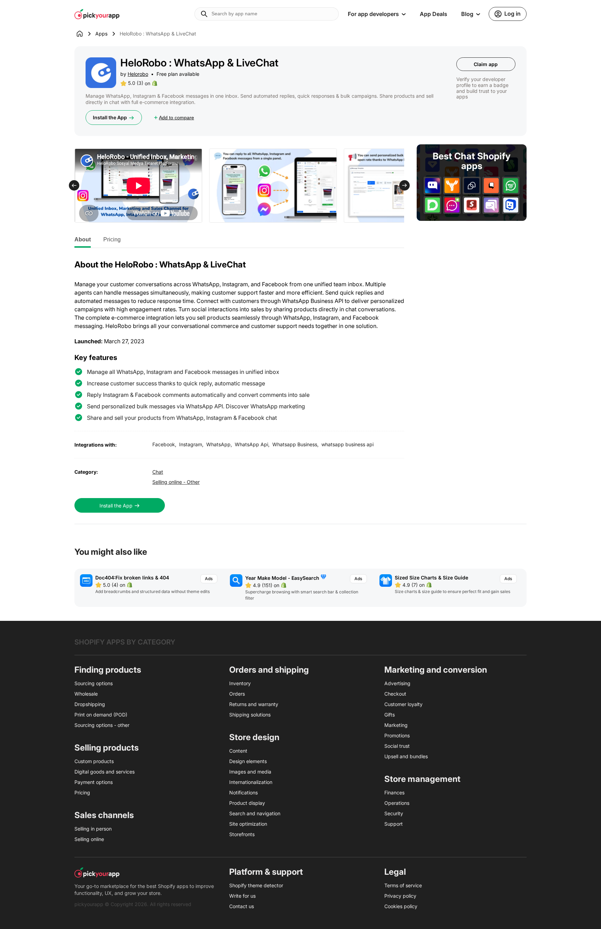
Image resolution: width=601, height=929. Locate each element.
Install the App (110, 117)
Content (238, 751)
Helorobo (138, 74)
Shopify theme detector (256, 885)
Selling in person (93, 829)
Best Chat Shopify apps (472, 161)
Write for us (242, 896)
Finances (394, 792)
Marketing (396, 725)
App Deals (433, 13)
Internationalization (250, 782)
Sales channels (104, 815)
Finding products (107, 670)
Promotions (397, 735)
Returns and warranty (253, 704)
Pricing (112, 239)
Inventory (240, 683)
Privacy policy (400, 896)
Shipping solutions (250, 715)
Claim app (486, 64)
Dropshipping (89, 704)
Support (393, 824)
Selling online (89, 839)
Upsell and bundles (406, 756)
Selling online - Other (176, 482)
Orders (237, 694)
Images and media (250, 772)
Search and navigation (254, 813)
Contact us (241, 906)
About (82, 239)
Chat (157, 472)
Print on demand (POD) (100, 715)
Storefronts (242, 834)
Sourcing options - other (101, 725)
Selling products (106, 748)
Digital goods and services (104, 772)
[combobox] (266, 14)
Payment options (93, 782)
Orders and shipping (269, 670)
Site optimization (248, 824)
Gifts (389, 715)
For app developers (373, 13)
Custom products (94, 761)
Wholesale (86, 694)
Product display (247, 803)
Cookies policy (400, 906)
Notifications (243, 792)
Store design (254, 737)
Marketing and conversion (435, 670)
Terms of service (403, 885)
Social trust (397, 746)
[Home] (84, 33)
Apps (101, 34)
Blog (467, 13)
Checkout (395, 694)
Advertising (397, 683)
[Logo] (97, 14)
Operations (396, 803)
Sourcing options (93, 683)
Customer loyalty (403, 704)
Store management (422, 779)
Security (393, 813)
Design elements (248, 761)
